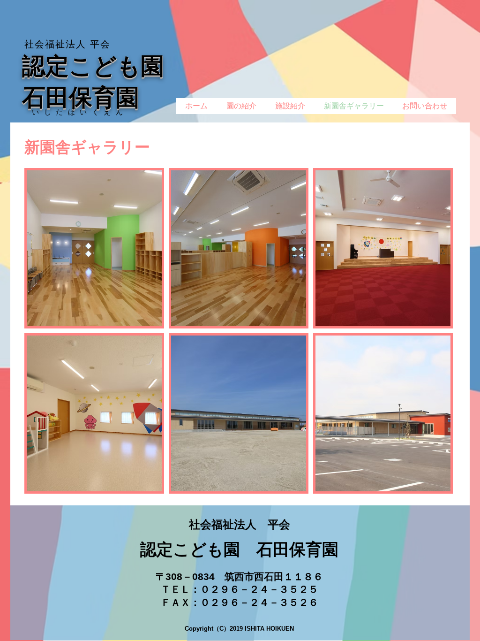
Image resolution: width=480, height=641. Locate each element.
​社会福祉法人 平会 (67, 44)
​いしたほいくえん (80, 112)
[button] (94, 248)
